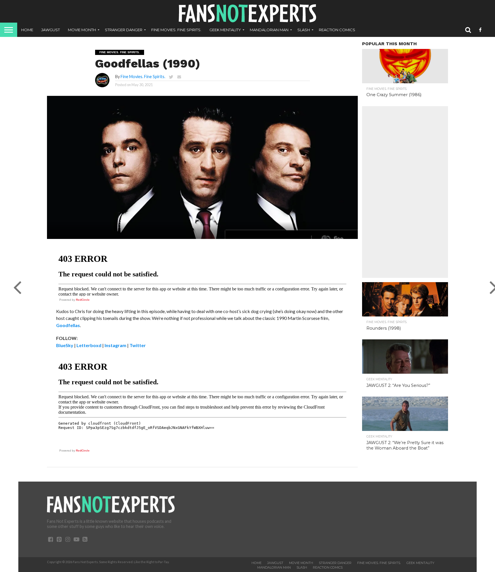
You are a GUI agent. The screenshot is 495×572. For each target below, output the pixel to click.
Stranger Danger (123, 29)
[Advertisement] (405, 192)
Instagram (115, 345)
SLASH (303, 29)
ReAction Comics (337, 29)
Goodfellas (68, 325)
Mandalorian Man (269, 29)
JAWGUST (50, 29)
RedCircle (83, 299)
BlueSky (64, 345)
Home (27, 29)
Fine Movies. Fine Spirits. (176, 29)
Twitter (137, 345)
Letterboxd (88, 345)
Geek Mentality (225, 29)
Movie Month (82, 29)
